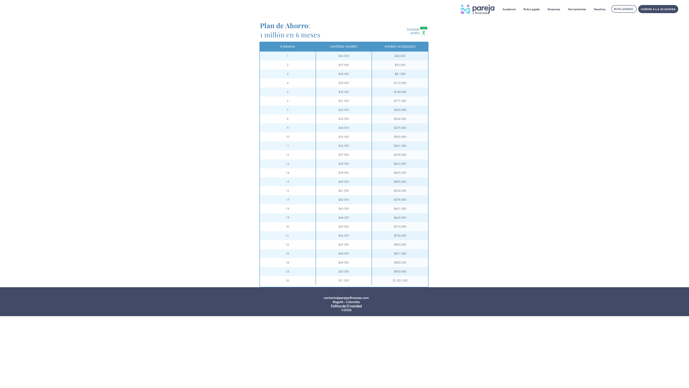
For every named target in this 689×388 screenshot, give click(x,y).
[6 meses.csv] (423, 32)
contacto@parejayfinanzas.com (346, 298)
